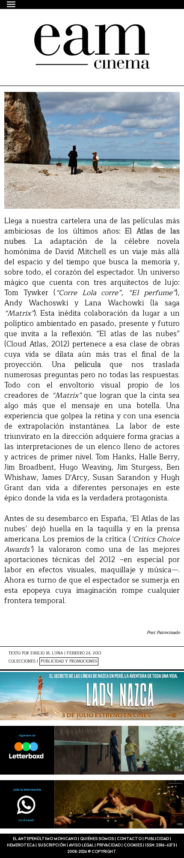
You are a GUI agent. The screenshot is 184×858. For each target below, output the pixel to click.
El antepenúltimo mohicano (78, 31)
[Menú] (11, 4)
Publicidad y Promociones (69, 661)
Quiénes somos (97, 839)
